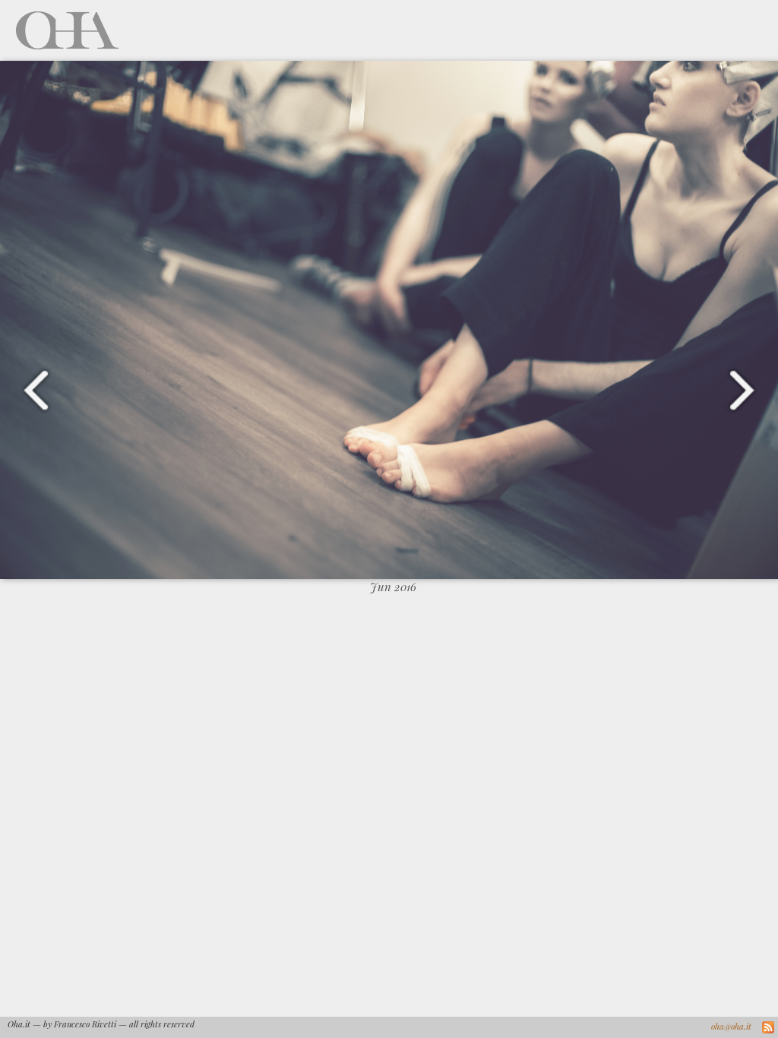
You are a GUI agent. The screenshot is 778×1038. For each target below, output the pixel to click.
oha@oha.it (731, 1026)
